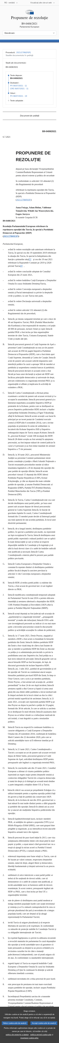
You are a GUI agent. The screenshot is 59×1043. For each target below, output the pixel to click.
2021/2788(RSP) (23, 52)
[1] (30, 259)
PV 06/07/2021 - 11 (18, 86)
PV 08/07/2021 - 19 (18, 96)
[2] (21, 266)
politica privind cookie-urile (40, 1035)
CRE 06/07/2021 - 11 (19, 88)
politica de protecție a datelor (17, 1035)
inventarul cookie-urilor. (29, 1038)
